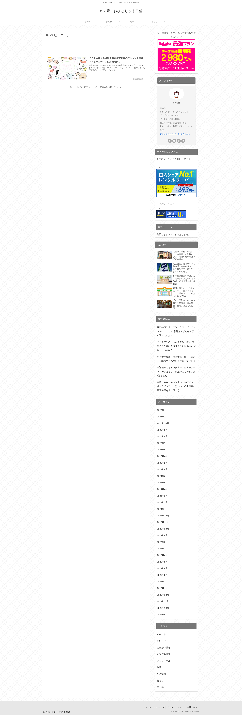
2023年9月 (162, 535)
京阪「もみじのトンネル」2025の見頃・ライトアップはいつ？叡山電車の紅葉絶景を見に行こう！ (176, 386)
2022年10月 (163, 608)
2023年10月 (163, 529)
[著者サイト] (170, 141)
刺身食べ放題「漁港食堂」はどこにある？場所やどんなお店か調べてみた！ (176, 359)
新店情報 (161, 674)
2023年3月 (162, 575)
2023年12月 (163, 516)
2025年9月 (162, 430)
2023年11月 (163, 522)
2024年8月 (162, 469)
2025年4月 (162, 456)
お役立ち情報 (164, 654)
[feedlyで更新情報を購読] (179, 141)
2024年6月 (162, 476)
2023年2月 (162, 581)
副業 (159, 667)
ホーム (148, 707)
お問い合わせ (192, 707)
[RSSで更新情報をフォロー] (183, 141)
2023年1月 (162, 588)
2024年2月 (162, 502)
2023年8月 (162, 542)
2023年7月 (162, 549)
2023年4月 (162, 568)
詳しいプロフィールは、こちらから (175, 134)
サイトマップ (159, 707)
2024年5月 (162, 483)
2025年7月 (162, 443)
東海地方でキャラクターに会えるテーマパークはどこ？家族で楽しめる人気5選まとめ (176, 371)
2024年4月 (162, 489)
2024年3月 (162, 496)
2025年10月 (163, 423)
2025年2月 (162, 463)
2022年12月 (163, 595)
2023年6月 (162, 555)
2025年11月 (163, 417)
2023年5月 (162, 562)
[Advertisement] (96, 45)
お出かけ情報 (164, 647)
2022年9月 (162, 614)
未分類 (160, 687)
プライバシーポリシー (176, 707)
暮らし (160, 680)
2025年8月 (162, 436)
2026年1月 (162, 410)
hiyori (176, 102)
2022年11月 (163, 601)
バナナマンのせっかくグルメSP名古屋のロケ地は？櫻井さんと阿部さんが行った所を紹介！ (176, 346)
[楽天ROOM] (174, 141)
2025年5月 (162, 450)
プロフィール (164, 661)
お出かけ (161, 641)
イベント (161, 634)
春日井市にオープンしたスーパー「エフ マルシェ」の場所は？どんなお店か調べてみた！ (176, 331)
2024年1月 (162, 509)
